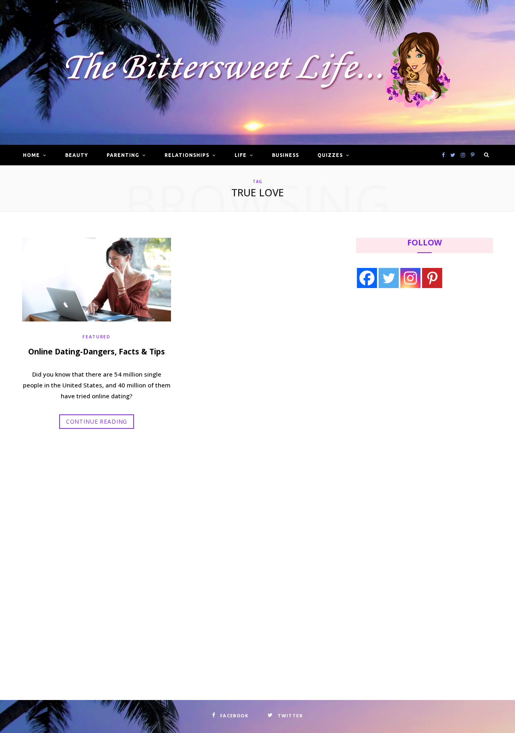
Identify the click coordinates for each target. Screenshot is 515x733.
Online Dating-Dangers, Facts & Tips (96, 351)
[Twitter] (389, 278)
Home (31, 155)
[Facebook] (367, 278)
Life (241, 155)
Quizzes (330, 155)
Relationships (187, 155)
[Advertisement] (406, 361)
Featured (96, 337)
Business (285, 155)
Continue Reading (96, 421)
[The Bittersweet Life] (257, 72)
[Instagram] (410, 278)
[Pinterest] (432, 278)
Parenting (123, 155)
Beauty (76, 155)
